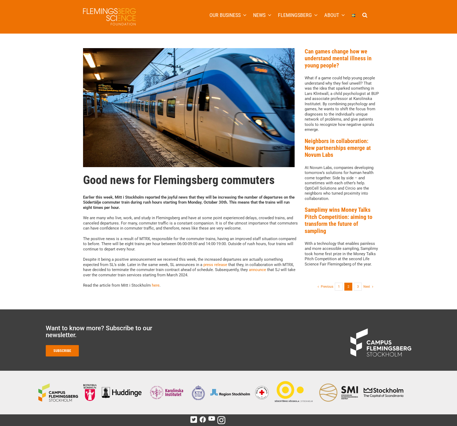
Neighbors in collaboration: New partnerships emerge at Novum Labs (338, 148)
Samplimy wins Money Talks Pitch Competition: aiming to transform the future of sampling (338, 220)
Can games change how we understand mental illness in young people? (338, 58)
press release (215, 264)
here (155, 285)
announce (257, 269)
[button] (364, 14)
